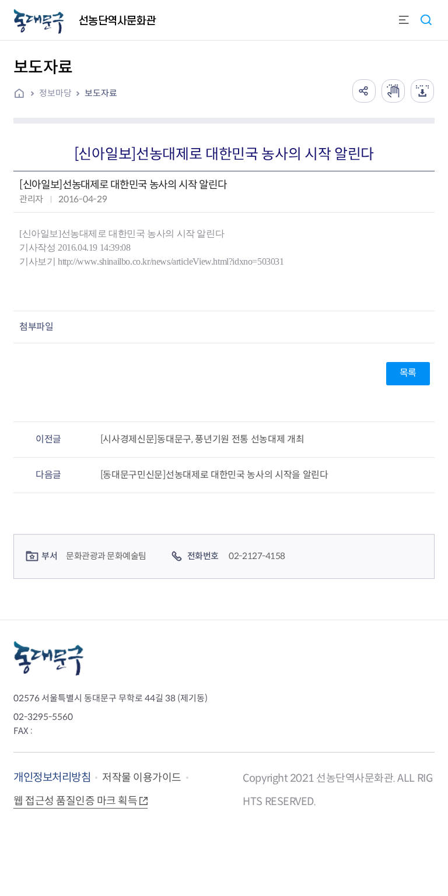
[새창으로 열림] (393, 91)
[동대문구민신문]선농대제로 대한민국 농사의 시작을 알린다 (214, 475)
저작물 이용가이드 (141, 777)
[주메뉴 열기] (403, 21)
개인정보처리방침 (51, 777)
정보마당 (55, 93)
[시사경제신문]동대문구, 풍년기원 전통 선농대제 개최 (202, 439)
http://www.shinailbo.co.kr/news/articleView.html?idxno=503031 (171, 261)
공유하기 (364, 91)
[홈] (23, 94)
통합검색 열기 (426, 19)
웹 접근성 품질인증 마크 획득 (75, 801)
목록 (408, 373)
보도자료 (101, 93)
